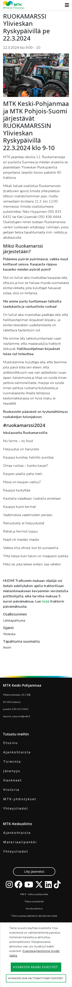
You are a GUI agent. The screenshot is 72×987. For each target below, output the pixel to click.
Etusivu (10, 743)
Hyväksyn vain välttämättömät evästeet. (36, 978)
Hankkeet (12, 780)
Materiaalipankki (20, 842)
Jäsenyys (11, 771)
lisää (46, 601)
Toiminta (12, 761)
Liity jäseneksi (34, 871)
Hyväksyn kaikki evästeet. (36, 967)
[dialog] (36, 954)
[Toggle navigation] (65, 4)
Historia (11, 790)
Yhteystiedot (15, 808)
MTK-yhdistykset (19, 799)
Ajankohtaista (17, 752)
